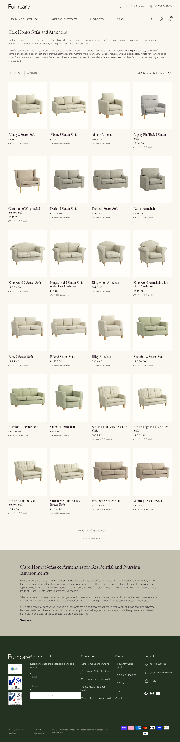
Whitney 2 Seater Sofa (106, 501)
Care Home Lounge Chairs (95, 663)
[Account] (162, 19)
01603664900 (158, 664)
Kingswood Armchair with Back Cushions (150, 284)
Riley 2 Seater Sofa (20, 357)
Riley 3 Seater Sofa (62, 357)
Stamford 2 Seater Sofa (148, 357)
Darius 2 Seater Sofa (63, 209)
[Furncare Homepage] (19, 6)
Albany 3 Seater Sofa (63, 135)
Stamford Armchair (62, 427)
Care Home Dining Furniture (95, 671)
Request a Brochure (125, 674)
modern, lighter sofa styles (134, 50)
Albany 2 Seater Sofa (21, 135)
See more (25, 620)
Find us (154, 681)
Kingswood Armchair (105, 283)
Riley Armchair (101, 357)
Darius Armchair (144, 209)
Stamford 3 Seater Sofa (23, 427)
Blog (117, 690)
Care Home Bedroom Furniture (97, 679)
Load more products (90, 538)
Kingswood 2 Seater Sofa (24, 283)
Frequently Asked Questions (124, 665)
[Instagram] (152, 694)
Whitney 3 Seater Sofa (147, 501)
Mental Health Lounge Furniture (97, 697)
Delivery (119, 682)
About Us (120, 697)
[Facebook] (146, 694)
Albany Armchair (103, 135)
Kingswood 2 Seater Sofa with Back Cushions (66, 284)
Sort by (141, 72)
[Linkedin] (158, 694)
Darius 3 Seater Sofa (105, 209)
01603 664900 (163, 6)
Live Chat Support (134, 6)
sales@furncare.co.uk (161, 672)
